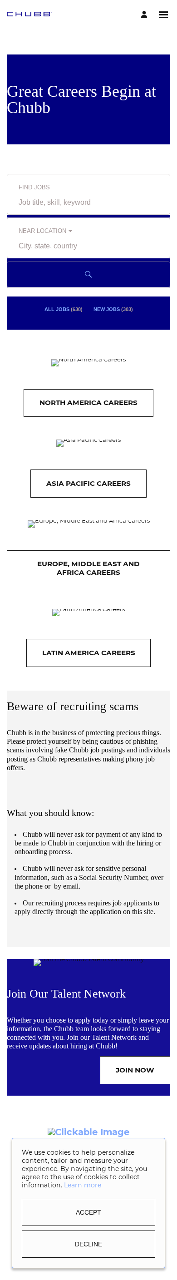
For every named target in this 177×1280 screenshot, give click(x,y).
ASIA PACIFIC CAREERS (88, 483)
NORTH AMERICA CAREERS (88, 402)
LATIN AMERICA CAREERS (88, 652)
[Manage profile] (145, 14)
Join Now (135, 1070)
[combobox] (88, 202)
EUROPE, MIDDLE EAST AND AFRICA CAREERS (88, 567)
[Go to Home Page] (29, 15)
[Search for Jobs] (88, 274)
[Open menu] (163, 14)
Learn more (82, 1185)
